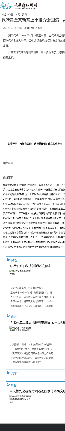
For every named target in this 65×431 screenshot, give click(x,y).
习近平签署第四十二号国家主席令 (27, 287)
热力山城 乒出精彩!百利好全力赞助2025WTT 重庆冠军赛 (31, 222)
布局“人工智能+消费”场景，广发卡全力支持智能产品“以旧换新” (34, 237)
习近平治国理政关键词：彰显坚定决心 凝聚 (31, 357)
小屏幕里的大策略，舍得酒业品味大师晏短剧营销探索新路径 (33, 246)
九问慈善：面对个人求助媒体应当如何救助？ (32, 344)
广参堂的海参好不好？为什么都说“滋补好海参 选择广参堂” (32, 194)
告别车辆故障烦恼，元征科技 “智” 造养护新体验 (26, 203)
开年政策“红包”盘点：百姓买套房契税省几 (31, 348)
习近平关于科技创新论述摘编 (29, 266)
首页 (17, 14)
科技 (14, 385)
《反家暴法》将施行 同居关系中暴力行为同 (31, 353)
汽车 (14, 373)
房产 (14, 317)
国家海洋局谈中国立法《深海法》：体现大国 (31, 305)
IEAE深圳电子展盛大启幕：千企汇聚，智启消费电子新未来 (32, 218)
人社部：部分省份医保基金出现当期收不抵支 (32, 296)
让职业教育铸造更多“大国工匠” (25, 362)
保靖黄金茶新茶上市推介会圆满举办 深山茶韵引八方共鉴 (31, 184)
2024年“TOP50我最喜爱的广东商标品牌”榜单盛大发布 (29, 227)
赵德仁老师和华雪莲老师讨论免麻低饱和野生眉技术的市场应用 (34, 232)
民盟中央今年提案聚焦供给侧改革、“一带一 (31, 301)
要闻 (24, 14)
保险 (14, 260)
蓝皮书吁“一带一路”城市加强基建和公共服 (31, 292)
